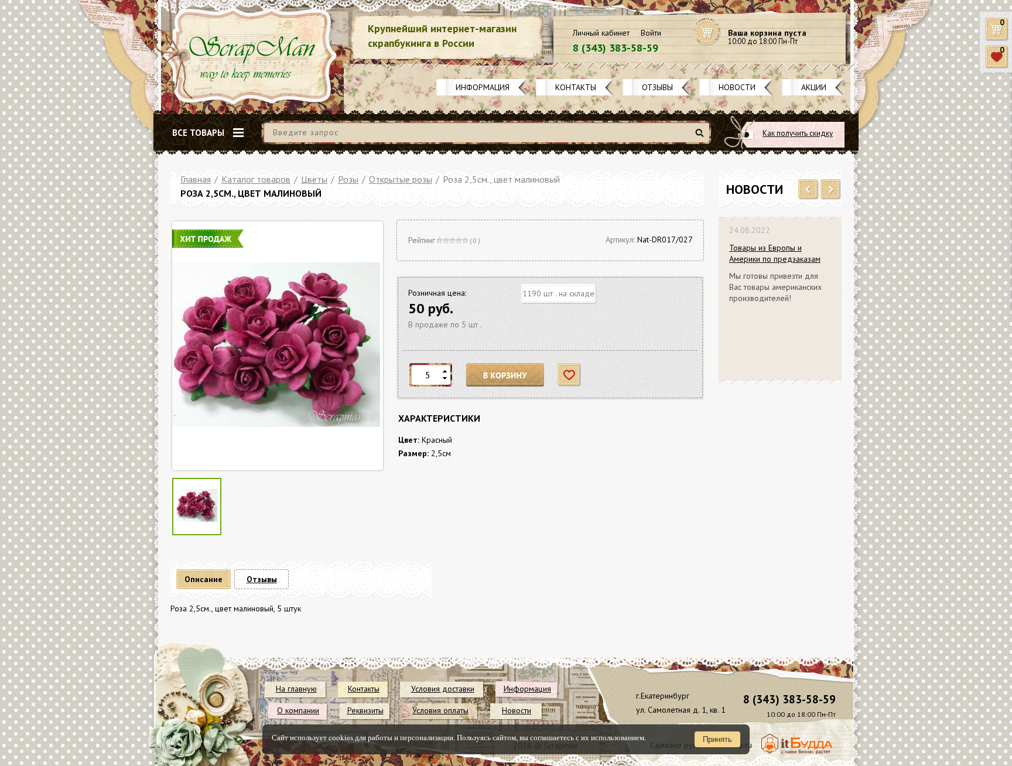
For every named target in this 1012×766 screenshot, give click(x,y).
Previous (808, 189)
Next (830, 189)
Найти (701, 137)
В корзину (505, 375)
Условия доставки (442, 688)
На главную (296, 688)
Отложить (570, 375)
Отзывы (657, 87)
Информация (483, 87)
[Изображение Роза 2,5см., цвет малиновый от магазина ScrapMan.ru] (276, 345)
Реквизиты (365, 710)
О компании (298, 710)
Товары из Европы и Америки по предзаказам (774, 253)
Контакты (575, 87)
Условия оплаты (440, 710)
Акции (813, 87)
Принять (717, 739)
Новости (737, 87)
